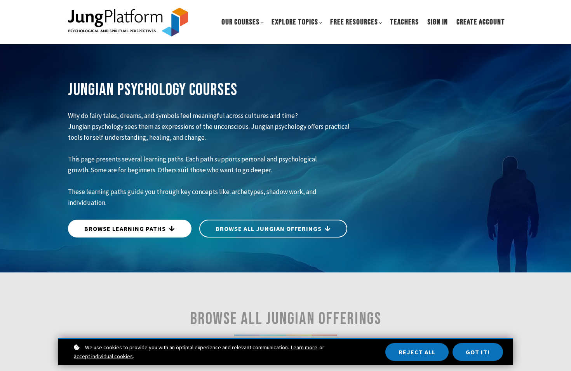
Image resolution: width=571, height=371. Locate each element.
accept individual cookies (103, 356)
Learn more (304, 347)
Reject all (417, 352)
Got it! (478, 352)
